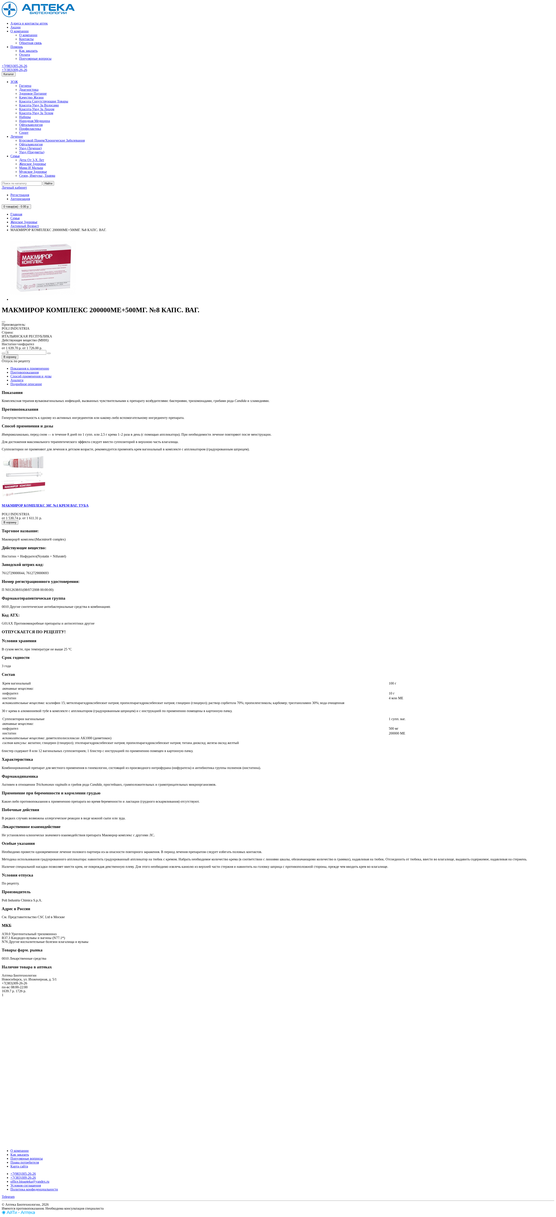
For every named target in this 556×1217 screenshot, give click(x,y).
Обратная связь (30, 43)
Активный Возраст (24, 226)
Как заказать (28, 51)
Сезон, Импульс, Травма (37, 175)
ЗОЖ (14, 82)
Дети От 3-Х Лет (31, 160)
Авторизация (20, 199)
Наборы (25, 117)
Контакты (26, 39)
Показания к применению (29, 368)
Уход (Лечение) (30, 148)
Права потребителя (24, 1162)
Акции (15, 27)
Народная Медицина (34, 121)
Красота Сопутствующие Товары (43, 101)
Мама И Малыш (31, 168)
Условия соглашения (25, 1185)
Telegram (8, 1197)
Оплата (24, 54)
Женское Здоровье (32, 164)
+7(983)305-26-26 (14, 66)
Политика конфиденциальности (34, 1189)
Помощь (16, 47)
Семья (15, 156)
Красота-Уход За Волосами (39, 105)
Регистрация (19, 195)
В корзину (10, 357)
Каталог (8, 74)
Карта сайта (19, 1166)
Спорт (23, 132)
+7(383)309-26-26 (14, 70)
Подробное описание (26, 384)
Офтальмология (31, 125)
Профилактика (30, 129)
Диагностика (28, 89)
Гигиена (25, 86)
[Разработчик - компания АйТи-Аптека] (18, 1213)
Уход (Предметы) (31, 152)
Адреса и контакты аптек (29, 23)
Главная (16, 214)
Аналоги (16, 380)
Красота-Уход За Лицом (36, 109)
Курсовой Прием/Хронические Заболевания (52, 140)
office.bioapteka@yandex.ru (29, 1181)
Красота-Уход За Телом (36, 113)
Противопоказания (24, 372)
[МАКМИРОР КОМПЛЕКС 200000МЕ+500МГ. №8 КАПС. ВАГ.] (43, 299)
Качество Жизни (31, 97)
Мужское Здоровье (33, 172)
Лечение (16, 136)
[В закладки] (3, 321)
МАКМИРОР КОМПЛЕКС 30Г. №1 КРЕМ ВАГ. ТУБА (45, 505)
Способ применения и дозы (30, 376)
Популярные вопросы (35, 58)
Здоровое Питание (33, 93)
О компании (19, 31)
